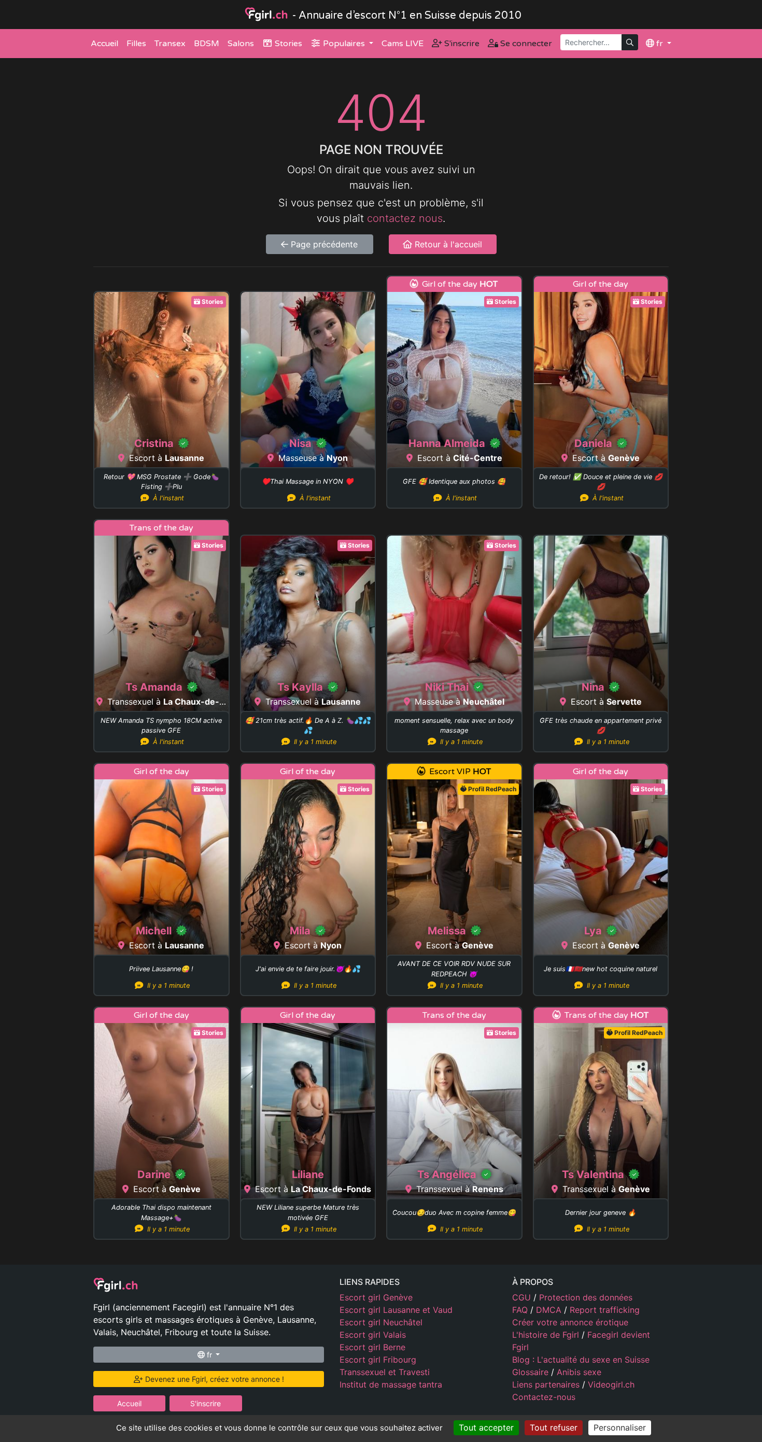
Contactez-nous (543, 1397)
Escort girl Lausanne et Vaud (396, 1310)
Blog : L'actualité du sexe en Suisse (581, 1359)
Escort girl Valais (373, 1334)
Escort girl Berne (372, 1347)
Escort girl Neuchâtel (381, 1322)
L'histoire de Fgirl (547, 1334)
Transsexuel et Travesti (385, 1372)
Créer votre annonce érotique (570, 1322)
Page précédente (323, 244)
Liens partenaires (547, 1384)
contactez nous (405, 218)
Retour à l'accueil (447, 244)
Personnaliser (620, 1427)
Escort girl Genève (376, 1297)
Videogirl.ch (611, 1384)
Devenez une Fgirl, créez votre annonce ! (213, 1379)
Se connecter (525, 43)
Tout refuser (553, 1427)
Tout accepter (486, 1427)
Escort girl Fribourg (378, 1359)
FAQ (521, 1310)
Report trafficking (605, 1310)
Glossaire (531, 1372)
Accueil (104, 43)
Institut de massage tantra (391, 1384)
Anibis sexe (579, 1372)
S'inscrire (460, 43)
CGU (522, 1297)
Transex (170, 43)
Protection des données (585, 1297)
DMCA (550, 1310)
